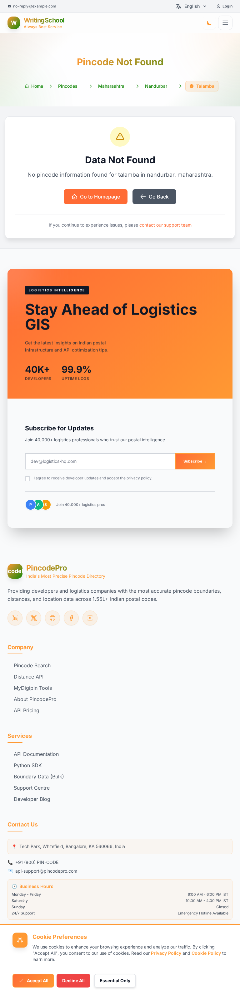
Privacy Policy (166, 953)
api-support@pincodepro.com (46, 871)
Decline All (73, 980)
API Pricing (26, 710)
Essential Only (115, 980)
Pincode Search (32, 665)
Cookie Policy (206, 953)
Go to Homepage (100, 197)
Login (227, 6)
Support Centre (32, 788)
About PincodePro (35, 699)
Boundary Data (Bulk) (39, 776)
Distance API (28, 677)
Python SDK (28, 765)
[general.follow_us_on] (15, 617)
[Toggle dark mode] (209, 23)
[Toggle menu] (225, 23)
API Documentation (36, 754)
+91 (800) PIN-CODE (36, 862)
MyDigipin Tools (33, 688)
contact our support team (165, 225)
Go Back (159, 197)
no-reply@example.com (34, 6)
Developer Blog (32, 799)
